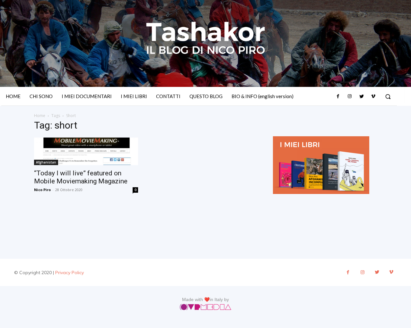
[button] (388, 96)
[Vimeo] (373, 96)
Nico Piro (42, 189)
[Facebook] (338, 96)
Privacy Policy (69, 272)
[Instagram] (349, 96)
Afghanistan (46, 162)
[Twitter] (361, 96)
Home (39, 115)
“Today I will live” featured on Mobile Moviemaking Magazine (80, 177)
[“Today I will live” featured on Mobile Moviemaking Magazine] (86, 151)
